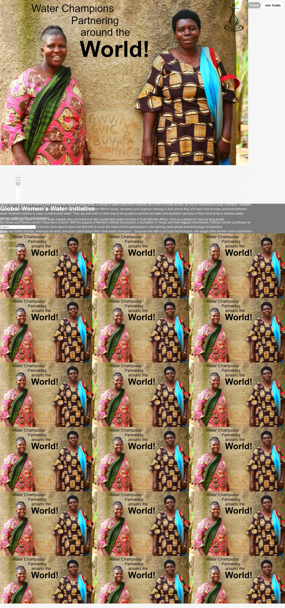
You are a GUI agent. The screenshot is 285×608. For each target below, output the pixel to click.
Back (3, 231)
